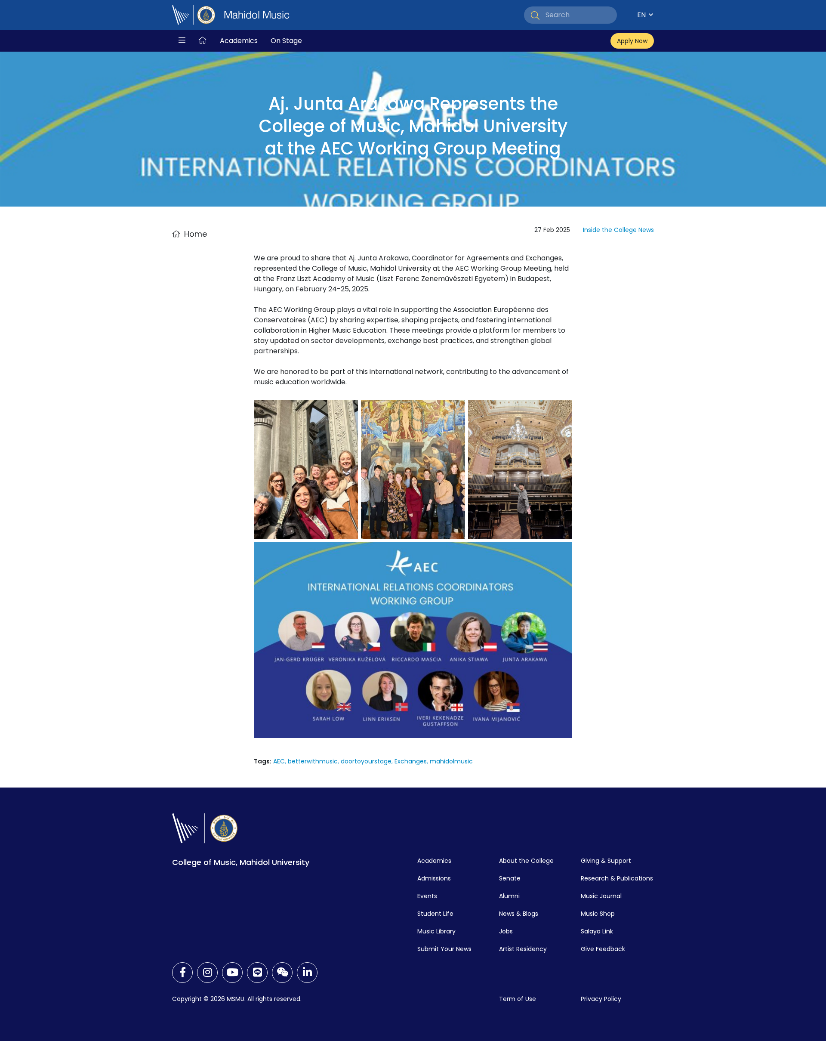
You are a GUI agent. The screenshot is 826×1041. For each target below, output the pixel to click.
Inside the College (610, 229)
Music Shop (598, 913)
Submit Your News (444, 949)
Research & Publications (617, 878)
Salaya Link (597, 931)
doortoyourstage (366, 761)
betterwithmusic (313, 761)
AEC (279, 761)
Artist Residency (523, 949)
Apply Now (632, 41)
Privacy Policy (601, 999)
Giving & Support (606, 860)
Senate (510, 878)
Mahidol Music (257, 15)
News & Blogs (518, 913)
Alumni (509, 896)
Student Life (435, 913)
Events (427, 896)
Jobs (506, 931)
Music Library (436, 931)
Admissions (434, 878)
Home (195, 234)
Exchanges (411, 761)
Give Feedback (603, 949)
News (646, 229)
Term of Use (517, 999)
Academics (239, 41)
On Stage (286, 41)
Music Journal (601, 896)
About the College (526, 860)
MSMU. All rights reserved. (264, 999)
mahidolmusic (451, 761)
